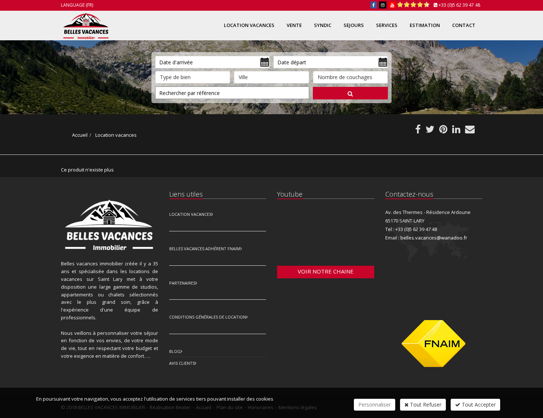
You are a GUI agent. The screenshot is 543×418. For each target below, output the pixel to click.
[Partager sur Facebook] (418, 131)
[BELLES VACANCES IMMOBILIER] (85, 24)
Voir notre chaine (326, 271)
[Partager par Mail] (470, 131)
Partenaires (182, 283)
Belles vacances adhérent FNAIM (204, 248)
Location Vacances (190, 214)
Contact (463, 25)
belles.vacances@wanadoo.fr (433, 237)
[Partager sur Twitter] (430, 131)
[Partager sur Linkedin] (456, 131)
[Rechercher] (350, 93)
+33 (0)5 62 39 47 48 (459, 5)
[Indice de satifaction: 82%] (413, 4)
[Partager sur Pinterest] (443, 131)
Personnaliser (374, 404)
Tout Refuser (425, 404)
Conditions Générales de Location (207, 317)
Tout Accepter (478, 404)
